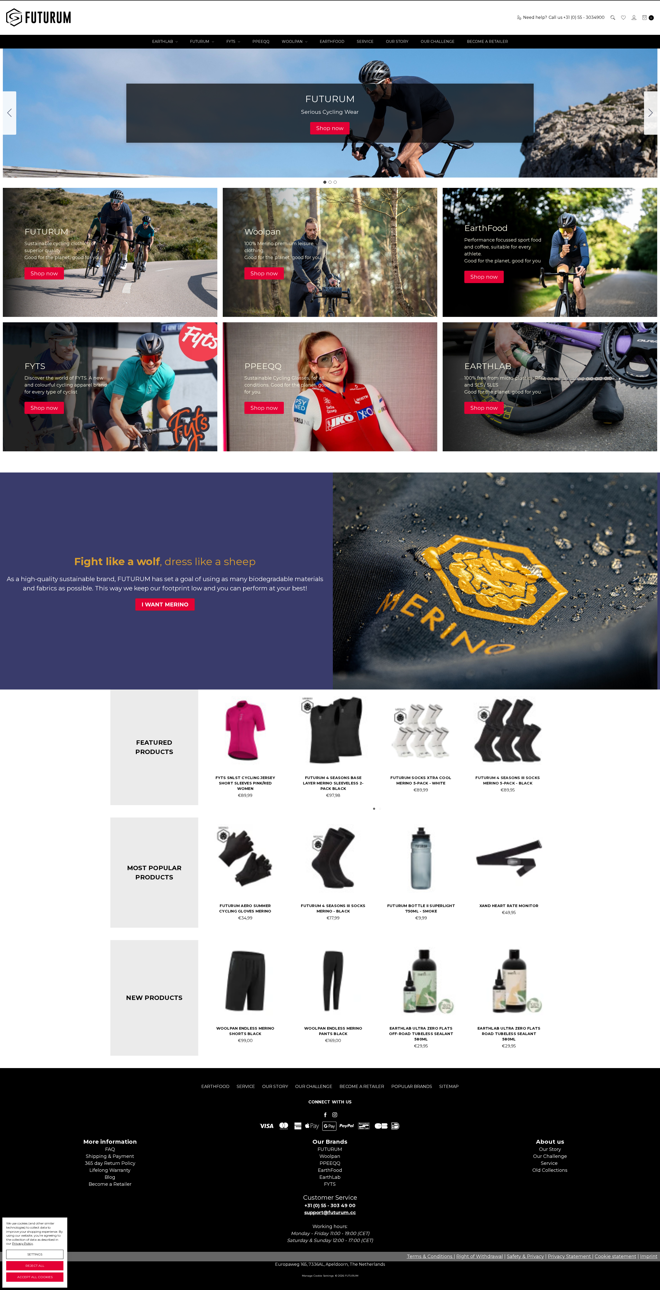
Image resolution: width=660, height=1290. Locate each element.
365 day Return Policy (110, 1163)
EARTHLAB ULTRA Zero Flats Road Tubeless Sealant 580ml (508, 1033)
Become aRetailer (110, 1184)
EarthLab (163, 41)
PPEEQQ (260, 41)
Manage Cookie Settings (318, 1275)
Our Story (397, 41)
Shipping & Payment (110, 1156)
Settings (34, 1254)
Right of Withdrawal (479, 1256)
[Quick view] (271, 704)
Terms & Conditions (430, 1256)
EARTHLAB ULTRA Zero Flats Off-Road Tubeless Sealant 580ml (421, 1033)
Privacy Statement (570, 1256)
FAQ (110, 1149)
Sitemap (449, 1086)
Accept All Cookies (35, 1277)
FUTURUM (200, 41)
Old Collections (549, 1170)
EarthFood (332, 41)
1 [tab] (374, 809)
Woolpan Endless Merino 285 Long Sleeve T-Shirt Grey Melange (421, 783)
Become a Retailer (487, 41)
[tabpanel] (245, 747)
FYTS (231, 41)
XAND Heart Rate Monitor (509, 905)
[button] (330, 128)
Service (365, 41)
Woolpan (293, 41)
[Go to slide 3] (9, 113)
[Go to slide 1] (324, 182)
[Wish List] (623, 17)
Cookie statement (615, 1256)
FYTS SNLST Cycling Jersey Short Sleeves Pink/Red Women (509, 783)
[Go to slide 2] (650, 113)
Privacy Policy (22, 1243)
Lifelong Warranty (109, 1170)
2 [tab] (380, 809)
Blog (110, 1177)
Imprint (648, 1256)
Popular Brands (411, 1086)
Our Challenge (438, 41)
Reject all (35, 1266)
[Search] (612, 17)
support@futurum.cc (330, 1212)
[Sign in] (633, 17)
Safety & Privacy (525, 1256)
